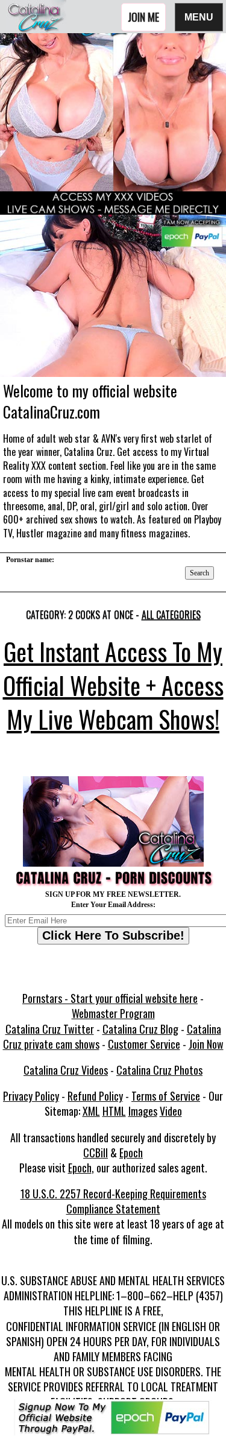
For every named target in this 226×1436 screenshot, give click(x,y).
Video (171, 1111)
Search (199, 573)
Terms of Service (165, 1096)
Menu (199, 16)
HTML (114, 1111)
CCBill (95, 1152)
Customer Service (144, 1044)
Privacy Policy (31, 1096)
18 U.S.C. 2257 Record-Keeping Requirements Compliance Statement (113, 1201)
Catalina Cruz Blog (140, 1029)
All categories (171, 614)
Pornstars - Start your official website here (110, 998)
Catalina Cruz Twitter (49, 1029)
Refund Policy (95, 1096)
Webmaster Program (113, 1013)
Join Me (143, 17)
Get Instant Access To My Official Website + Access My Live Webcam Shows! (113, 685)
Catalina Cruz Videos (66, 1070)
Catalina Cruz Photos (159, 1070)
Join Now (206, 1044)
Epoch (131, 1152)
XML (91, 1111)
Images (142, 1111)
